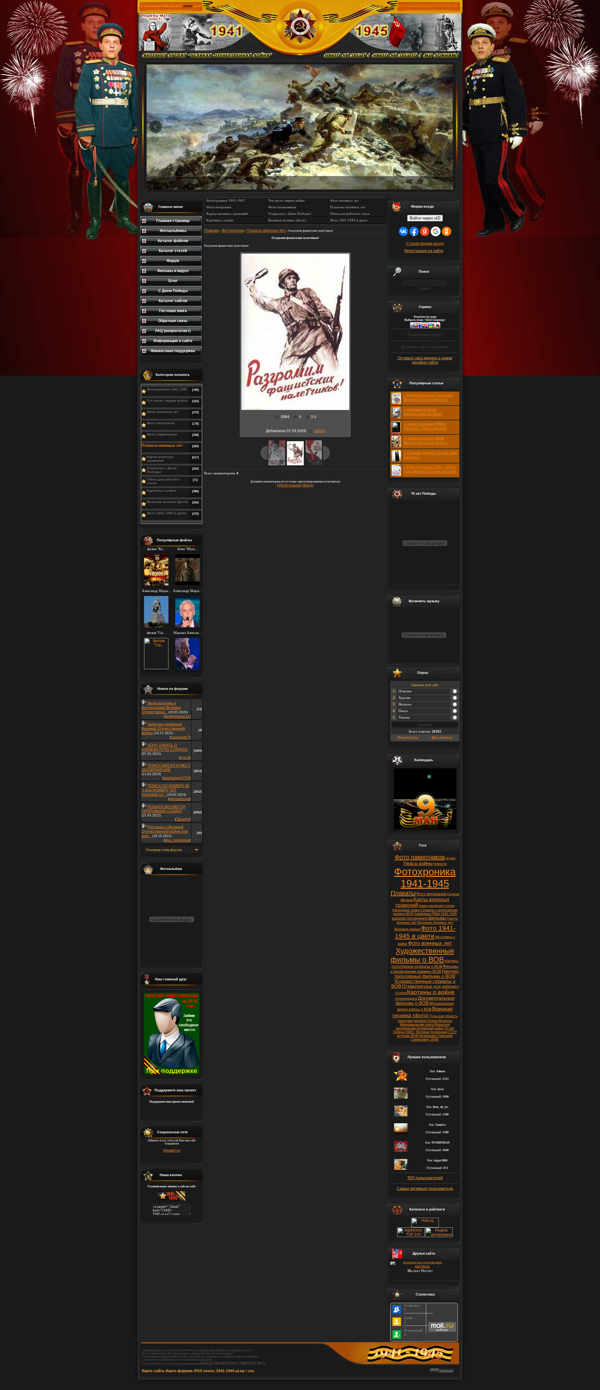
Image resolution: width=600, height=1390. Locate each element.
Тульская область (443, 1016)
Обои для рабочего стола (163, 481)
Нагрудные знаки (406, 910)
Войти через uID (425, 218)
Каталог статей (173, 251)
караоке (399, 918)
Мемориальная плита (417, 1024)
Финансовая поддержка (173, 351)
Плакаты (403, 893)
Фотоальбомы (173, 231)
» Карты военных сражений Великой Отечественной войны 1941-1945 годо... (428, 399)
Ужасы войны (417, 863)
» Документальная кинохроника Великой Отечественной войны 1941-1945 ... (429, 416)
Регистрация (290, 485)
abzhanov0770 (176, 778)
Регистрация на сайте (423, 251)
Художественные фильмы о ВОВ (422, 955)
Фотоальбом (233, 230)
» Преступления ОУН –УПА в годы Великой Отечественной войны (430, 471)
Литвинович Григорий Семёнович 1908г (431, 1037)
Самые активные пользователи (425, 1188)
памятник (405, 1021)
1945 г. (410, 1032)
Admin (319, 431)
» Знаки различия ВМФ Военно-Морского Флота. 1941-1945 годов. (426, 442)
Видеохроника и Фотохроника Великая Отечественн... (161, 707)
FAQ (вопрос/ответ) (173, 331)
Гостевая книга (173, 311)
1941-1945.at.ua (230, 1371)
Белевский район (430, 1028)
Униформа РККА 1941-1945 (435, 914)
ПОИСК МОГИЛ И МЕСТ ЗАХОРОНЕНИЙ (166, 767)
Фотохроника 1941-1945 (167, 389)
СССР (452, 1032)
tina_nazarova (177, 840)
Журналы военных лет (435, 922)
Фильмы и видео (172, 271)
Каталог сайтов (173, 301)
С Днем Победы (173, 291)
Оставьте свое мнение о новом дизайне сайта (425, 360)
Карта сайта (153, 1371)
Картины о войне (162, 491)
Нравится (171, 1150)
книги (423, 918)
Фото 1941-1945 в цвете (167, 513)
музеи (450, 858)
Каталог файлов (173, 241)
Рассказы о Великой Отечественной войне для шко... (165, 831)
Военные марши (407, 929)
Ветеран (422, 1032)
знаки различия (431, 905)
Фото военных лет (162, 412)
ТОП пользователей (425, 1178)
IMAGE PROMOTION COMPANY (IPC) (233, 1363)
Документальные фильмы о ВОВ (425, 1001)
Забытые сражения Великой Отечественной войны (163, 728)
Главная (211, 230)
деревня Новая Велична (432, 1021)
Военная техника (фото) (167, 502)
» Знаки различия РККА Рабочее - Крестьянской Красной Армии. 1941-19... (427, 428)
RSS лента (204, 1371)
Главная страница (173, 221)
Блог (173, 281)
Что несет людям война (167, 400)
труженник (438, 1032)
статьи (449, 905)
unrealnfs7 (180, 737)
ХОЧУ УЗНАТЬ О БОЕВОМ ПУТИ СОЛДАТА (165, 747)
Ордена (453, 894)
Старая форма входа (425, 243)
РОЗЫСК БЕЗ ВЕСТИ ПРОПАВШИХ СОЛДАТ (163, 809)
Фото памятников (162, 434)
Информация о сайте (172, 341)
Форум (173, 261)
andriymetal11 (177, 716)
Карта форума (179, 1371)
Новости (440, 864)
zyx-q (184, 758)
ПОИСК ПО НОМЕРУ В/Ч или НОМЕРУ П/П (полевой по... (165, 790)
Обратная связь (173, 321)
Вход (307, 485)
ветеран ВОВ (407, 1036)
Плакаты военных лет (162, 445)
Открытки (412, 986)
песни (412, 918)
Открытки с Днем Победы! (162, 470)
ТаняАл (182, 819)
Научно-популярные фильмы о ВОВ (427, 974)
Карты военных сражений (160, 458)
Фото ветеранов (161, 423)
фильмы (437, 918)
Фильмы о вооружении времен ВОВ (424, 969)
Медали (407, 900)
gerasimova (179, 799)
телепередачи (406, 998)
